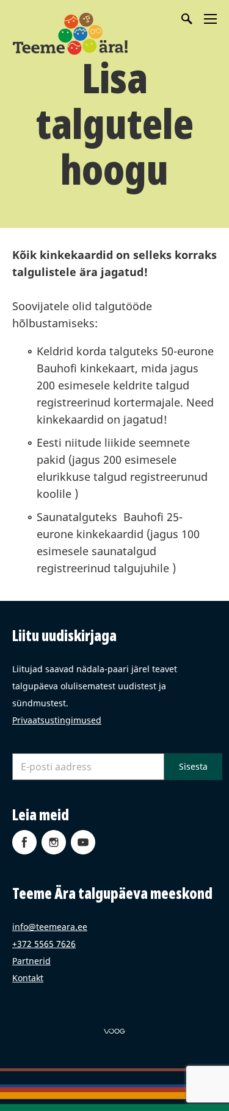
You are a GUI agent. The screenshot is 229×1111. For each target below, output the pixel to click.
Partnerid (31, 961)
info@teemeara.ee (49, 926)
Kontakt (27, 978)
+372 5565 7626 (44, 943)
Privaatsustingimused (56, 720)
